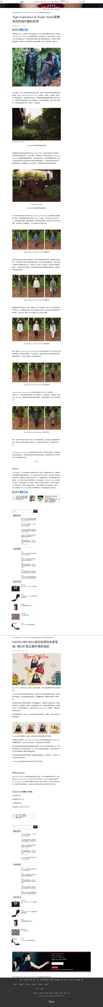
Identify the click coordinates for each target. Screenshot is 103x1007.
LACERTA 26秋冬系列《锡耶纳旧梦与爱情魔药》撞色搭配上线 (28, 530)
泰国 (65, 993)
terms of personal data (68, 969)
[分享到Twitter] (19, 30)
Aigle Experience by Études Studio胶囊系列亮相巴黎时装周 (37, 12)
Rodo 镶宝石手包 (25, 615)
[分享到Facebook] (21, 30)
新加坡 (51, 993)
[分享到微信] (16, 30)
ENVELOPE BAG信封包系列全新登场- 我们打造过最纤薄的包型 (28, 519)
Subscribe (54, 967)
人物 (41, 1)
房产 (82, 979)
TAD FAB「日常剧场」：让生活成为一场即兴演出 (28, 524)
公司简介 (15, 984)
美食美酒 (57, 979)
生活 (65, 979)
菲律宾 (61, 993)
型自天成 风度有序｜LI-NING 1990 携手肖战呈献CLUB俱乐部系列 (28, 542)
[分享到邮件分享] (24, 30)
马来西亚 (56, 993)
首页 (13, 12)
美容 (52, 9)
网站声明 (46, 984)
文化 (62, 979)
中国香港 (41, 993)
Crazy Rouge (70, 979)
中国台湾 (46, 993)
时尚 (48, 9)
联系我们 (21, 984)
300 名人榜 (36, 1)
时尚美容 (62, 1)
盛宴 (52, 1)
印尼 (68, 993)
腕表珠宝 (57, 1)
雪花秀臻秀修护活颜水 (26, 605)
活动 (75, 979)
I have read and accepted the (62, 969)
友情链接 (40, 984)
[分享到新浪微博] (13, 30)
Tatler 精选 (56, 9)
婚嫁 (79, 979)
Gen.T (48, 1)
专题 (45, 1)
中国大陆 (36, 993)
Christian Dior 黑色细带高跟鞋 (28, 624)
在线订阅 (34, 984)
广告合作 (27, 984)
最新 (45, 9)
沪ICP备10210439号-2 (60, 995)
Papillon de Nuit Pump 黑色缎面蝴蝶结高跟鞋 (29, 596)
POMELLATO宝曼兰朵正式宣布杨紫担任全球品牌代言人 (28, 535)
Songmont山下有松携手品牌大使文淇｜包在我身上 (28, 554)
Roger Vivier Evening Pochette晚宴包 (29, 587)
